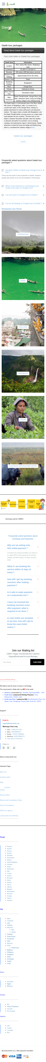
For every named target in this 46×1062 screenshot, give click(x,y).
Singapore (10, 954)
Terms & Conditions (7, 805)
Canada (9, 1028)
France (9, 866)
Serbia (9, 880)
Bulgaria (9, 889)
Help (1, 782)
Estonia (9, 882)
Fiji (8, 1004)
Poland (9, 860)
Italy (8, 871)
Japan (8, 918)
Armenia (9, 900)
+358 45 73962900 (18, 734)
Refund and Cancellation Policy (11, 800)
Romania (10, 878)
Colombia (10, 1030)
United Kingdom (12, 862)
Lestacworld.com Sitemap (9, 816)
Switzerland (10, 857)
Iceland (9, 853)
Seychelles (10, 981)
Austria (9, 875)
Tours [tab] (22, 142)
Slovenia (9, 893)
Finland (9, 846)
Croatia (9, 873)
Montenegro (11, 891)
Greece (9, 884)
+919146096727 (16, 732)
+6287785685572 (19, 736)
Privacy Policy (5, 795)
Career (2, 790)
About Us (3, 772)
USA (8, 1026)
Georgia (9, 896)
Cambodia (10, 921)
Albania (9, 887)
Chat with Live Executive (15, 738)
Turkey (9, 898)
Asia (33, 127)
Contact (7, 787)
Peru (8, 1032)
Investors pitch (5, 777)
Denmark (10, 855)
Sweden (9, 848)
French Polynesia (12, 1006)
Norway (9, 851)
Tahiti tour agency (6, 810)
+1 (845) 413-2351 (16, 729)
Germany (10, 864)
